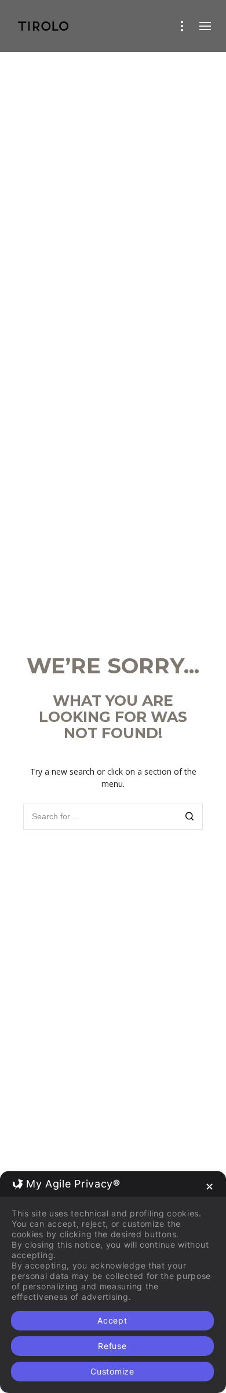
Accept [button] (112, 1320)
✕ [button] (209, 1187)
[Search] (190, 818)
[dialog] (113, 1282)
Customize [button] (112, 1371)
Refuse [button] (112, 1346)
